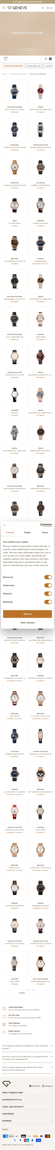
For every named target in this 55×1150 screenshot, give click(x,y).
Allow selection (27, 622)
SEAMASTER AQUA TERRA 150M (40, 109)
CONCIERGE (8, 1114)
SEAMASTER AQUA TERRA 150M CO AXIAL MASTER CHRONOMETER (40, 413)
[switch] (48, 585)
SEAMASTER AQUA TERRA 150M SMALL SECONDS (14, 451)
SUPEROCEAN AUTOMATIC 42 (14, 678)
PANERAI (40, 258)
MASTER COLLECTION (40, 223)
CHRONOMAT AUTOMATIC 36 (40, 868)
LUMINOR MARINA (40, 261)
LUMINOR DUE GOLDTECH (14, 905)
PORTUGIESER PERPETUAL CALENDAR (40, 981)
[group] (13, 66)
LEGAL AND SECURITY (13, 1107)
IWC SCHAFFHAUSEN (14, 107)
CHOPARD (40, 334)
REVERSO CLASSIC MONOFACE (40, 754)
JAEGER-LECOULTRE (40, 145)
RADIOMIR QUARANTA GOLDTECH (40, 678)
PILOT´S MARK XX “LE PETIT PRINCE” (14, 109)
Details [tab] (27, 532)
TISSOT (14, 220)
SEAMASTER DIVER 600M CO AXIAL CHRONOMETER (40, 375)
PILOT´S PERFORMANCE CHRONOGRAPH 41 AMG (14, 337)
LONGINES (40, 220)
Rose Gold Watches (38, 74)
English (5, 1129)
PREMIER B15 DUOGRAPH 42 (40, 488)
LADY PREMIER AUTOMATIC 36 (14, 261)
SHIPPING (6, 1121)
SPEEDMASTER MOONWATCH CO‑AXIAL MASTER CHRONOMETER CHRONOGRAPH (40, 451)
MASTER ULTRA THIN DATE (14, 375)
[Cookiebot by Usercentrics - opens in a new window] (40, 525)
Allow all (27, 614)
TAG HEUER (40, 183)
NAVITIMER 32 (14, 716)
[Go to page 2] (33, 990)
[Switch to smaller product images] (50, 59)
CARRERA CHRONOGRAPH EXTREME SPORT (40, 185)
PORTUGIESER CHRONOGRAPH (14, 488)
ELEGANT (14, 413)
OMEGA (40, 107)
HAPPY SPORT (41, 337)
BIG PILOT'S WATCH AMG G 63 (14, 640)
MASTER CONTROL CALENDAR (40, 943)
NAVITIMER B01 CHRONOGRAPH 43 (40, 792)
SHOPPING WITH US (12, 1100)
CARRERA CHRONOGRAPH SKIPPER (14, 754)
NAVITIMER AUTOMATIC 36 (40, 716)
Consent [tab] (10, 532)
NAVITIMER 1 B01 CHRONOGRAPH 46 (40, 640)
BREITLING (14, 258)
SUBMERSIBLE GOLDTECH (40, 905)
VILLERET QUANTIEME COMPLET (14, 147)
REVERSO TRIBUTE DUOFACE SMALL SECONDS (40, 147)
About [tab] (45, 532)
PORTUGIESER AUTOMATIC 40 (14, 299)
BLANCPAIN (14, 145)
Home (4, 74)
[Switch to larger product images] (46, 59)
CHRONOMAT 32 (14, 868)
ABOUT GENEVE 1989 (12, 1093)
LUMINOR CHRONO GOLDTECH (14, 792)
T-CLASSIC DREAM (14, 223)
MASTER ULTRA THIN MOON (14, 830)
